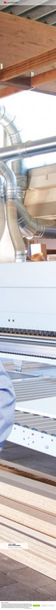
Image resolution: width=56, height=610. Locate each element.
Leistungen (40, 2)
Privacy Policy (26, 608)
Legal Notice (30, 608)
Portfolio (46, 2)
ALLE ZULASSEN (36, 605)
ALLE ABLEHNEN (43, 605)
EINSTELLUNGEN (51, 605)
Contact (50, 2)
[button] (4, 305)
